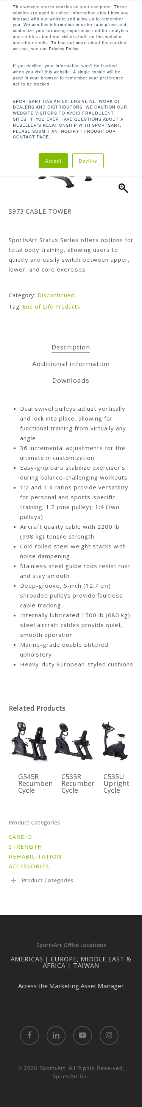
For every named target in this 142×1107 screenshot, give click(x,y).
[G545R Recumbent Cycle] (29, 741)
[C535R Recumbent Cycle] (73, 741)
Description (70, 347)
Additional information (71, 363)
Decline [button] (88, 160)
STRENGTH (25, 846)
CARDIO (20, 836)
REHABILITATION (35, 856)
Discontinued (55, 295)
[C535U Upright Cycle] (115, 741)
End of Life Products (51, 306)
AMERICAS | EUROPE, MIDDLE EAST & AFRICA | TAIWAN (71, 962)
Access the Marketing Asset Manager (71, 986)
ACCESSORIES (29, 866)
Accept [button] (53, 160)
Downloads (70, 380)
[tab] (71, 347)
